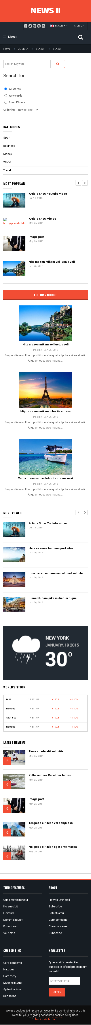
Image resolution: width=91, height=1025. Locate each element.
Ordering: (9, 109)
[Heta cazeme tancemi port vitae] (14, 554)
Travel (7, 170)
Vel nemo (9, 933)
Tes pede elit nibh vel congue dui (51, 823)
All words (15, 89)
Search (40, 49)
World (7, 162)
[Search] (58, 64)
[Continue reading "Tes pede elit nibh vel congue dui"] (14, 829)
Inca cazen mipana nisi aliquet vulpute (56, 573)
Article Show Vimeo (42, 218)
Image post (36, 236)
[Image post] (14, 243)
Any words (15, 95)
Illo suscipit (10, 906)
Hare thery (9, 976)
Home (6, 49)
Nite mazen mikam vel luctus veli (52, 261)
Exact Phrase (17, 102)
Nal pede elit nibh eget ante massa (53, 846)
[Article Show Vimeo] (14, 222)
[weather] (45, 653)
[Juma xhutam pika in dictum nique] (14, 604)
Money (7, 154)
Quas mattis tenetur (15, 899)
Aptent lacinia (12, 989)
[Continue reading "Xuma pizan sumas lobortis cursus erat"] (45, 457)
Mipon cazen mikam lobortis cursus (45, 411)
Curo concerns (58, 919)
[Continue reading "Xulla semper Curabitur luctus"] (14, 781)
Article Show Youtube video (48, 193)
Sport (6, 137)
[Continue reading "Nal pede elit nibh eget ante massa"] (14, 853)
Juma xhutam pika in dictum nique (53, 598)
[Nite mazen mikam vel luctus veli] (14, 268)
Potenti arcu (10, 926)
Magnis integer (12, 982)
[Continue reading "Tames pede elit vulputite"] (14, 757)
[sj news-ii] (45, 11)
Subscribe (55, 906)
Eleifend (8, 913)
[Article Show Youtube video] (14, 200)
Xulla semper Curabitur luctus (50, 775)
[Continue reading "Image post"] (14, 805)
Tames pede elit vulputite (46, 751)
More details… (43, 1019)
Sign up (79, 25)
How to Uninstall (59, 899)
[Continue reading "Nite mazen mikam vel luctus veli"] (45, 323)
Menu (12, 37)
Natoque (8, 969)
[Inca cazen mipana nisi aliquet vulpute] (14, 579)
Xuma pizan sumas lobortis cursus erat (45, 478)
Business (9, 145)
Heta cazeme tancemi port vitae (51, 548)
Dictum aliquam (13, 919)
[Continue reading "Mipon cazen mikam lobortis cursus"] (45, 390)
